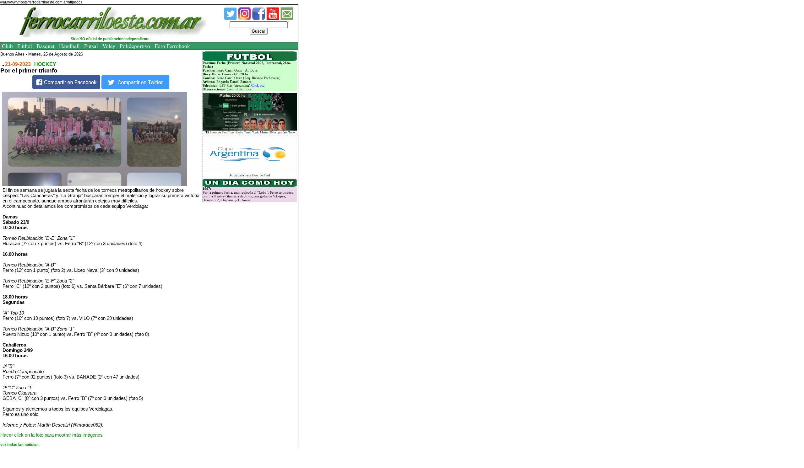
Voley (108, 46)
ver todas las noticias (19, 445)
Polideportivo (135, 46)
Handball (69, 46)
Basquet (45, 46)
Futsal (91, 46)
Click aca (257, 85)
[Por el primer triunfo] (102, 139)
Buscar (258, 31)
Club (7, 46)
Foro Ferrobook (172, 46)
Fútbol (24, 46)
